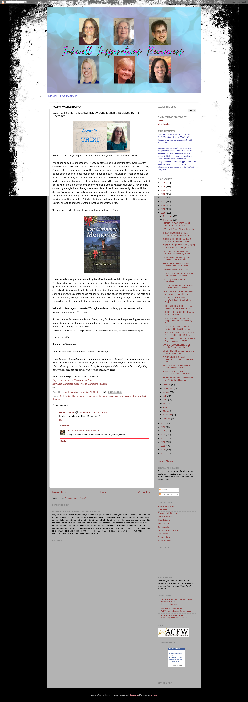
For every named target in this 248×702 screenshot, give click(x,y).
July (165, 396)
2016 (163, 427)
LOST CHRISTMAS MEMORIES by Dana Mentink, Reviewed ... (178, 274)
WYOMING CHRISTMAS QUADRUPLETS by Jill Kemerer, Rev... (178, 359)
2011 (163, 446)
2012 (163, 442)
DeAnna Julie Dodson (167, 513)
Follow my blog (177, 665)
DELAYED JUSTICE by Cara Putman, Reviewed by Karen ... (178, 234)
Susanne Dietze (165, 537)
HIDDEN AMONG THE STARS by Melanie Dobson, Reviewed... (178, 286)
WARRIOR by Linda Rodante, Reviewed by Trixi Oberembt (176, 328)
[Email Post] (104, 392)
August (166, 392)
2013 (163, 438)
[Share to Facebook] (117, 392)
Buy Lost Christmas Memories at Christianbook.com (79, 383)
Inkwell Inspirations (175, 653)
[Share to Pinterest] (120, 392)
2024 (163, 190)
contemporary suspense (107, 396)
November (168, 220)
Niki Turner (163, 534)
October (167, 385)
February (167, 415)
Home (102, 492)
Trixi (68, 431)
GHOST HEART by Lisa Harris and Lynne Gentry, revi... (178, 352)
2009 (163, 453)
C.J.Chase (162, 510)
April (165, 407)
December (168, 216)
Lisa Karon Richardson (168, 530)
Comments (166, 494)
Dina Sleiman (164, 520)
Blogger (154, 695)
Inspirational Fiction (175, 657)
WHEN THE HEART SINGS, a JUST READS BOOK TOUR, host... (179, 246)
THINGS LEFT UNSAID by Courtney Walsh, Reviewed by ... (179, 313)
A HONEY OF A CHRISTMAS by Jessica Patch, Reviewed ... (177, 224)
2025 (163, 187)
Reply (61, 420)
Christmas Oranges (169, 604)
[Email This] (109, 392)
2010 (163, 450)
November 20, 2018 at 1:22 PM (86, 431)
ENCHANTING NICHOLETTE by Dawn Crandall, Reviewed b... (177, 307)
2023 (163, 194)
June (165, 400)
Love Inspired (125, 396)
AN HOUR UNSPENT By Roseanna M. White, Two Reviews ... (179, 379)
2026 (163, 183)
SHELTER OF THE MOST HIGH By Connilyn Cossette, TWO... (179, 340)
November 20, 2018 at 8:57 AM (93, 412)
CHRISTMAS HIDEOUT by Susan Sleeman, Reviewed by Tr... (178, 293)
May (165, 403)
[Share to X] (115, 392)
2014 (163, 435)
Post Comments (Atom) (75, 498)
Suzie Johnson (164, 541)
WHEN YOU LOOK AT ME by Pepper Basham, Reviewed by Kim (177, 320)
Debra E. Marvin (67, 412)
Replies (65, 426)
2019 (163, 209)
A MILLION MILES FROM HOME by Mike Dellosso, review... (179, 366)
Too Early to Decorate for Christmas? (174, 280)
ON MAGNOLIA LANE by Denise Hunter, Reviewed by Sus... (177, 258)
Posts (164, 490)
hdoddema (133, 695)
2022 (163, 198)
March (166, 411)
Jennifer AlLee (164, 527)
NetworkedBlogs (174, 648)
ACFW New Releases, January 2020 (176, 611)
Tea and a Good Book (171, 609)
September (168, 388)
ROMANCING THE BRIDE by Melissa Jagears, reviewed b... (177, 372)
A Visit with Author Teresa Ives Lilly (178, 229)
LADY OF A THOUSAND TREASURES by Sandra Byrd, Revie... (177, 300)
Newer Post (59, 492)
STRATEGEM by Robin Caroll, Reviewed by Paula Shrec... (176, 264)
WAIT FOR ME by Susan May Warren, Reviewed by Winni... (177, 252)
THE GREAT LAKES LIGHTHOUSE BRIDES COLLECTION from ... (178, 334)
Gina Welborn (164, 523)
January (167, 419)
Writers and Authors (176, 659)
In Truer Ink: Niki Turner (172, 615)
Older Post (144, 492)
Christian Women (175, 661)
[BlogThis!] (112, 392)
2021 (163, 202)
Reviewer (136, 396)
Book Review (65, 396)
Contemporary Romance (83, 396)
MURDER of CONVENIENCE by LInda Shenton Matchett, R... (177, 346)
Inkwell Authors (164, 124)
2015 (163, 431)
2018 (163, 213)
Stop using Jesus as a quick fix (174, 618)
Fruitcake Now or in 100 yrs (175, 270)
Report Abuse (165, 461)
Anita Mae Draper (166, 506)
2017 (163, 423)
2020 (163, 205)
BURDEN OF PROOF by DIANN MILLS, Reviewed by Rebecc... (178, 240)
